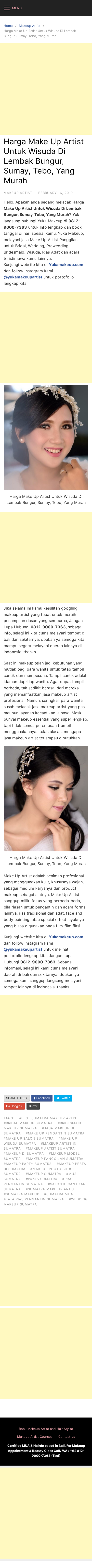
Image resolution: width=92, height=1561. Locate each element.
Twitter (64, 1098)
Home (8, 26)
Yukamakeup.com (66, 264)
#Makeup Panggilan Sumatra (54, 1159)
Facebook (43, 1098)
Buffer (33, 1106)
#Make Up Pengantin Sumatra (55, 1133)
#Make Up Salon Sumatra (29, 1138)
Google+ (16, 1106)
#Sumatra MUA (58, 1194)
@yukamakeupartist (23, 277)
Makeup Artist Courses (35, 1437)
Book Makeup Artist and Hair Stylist (46, 1429)
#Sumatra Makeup (21, 1194)
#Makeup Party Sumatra (28, 1164)
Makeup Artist (29, 26)
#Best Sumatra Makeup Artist (48, 1118)
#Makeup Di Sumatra (24, 1153)
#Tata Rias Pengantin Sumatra (34, 1199)
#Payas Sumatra (41, 1179)
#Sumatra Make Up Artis (50, 1189)
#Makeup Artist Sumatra (50, 1148)
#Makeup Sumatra (43, 1174)
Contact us (66, 1437)
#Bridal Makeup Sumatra (28, 1123)
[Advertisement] (46, 89)
